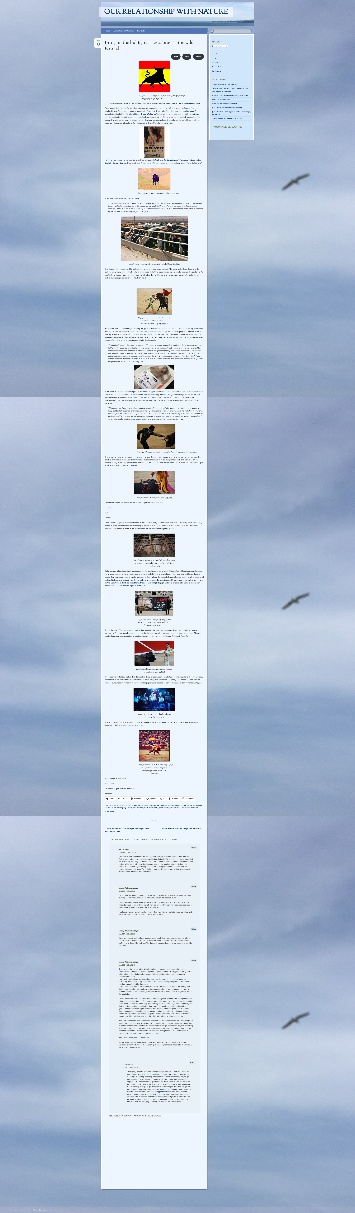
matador (140, 808)
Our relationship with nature (166, 12)
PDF (187, 57)
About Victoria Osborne (123, 31)
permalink (194, 808)
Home (107, 31)
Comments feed (217, 67)
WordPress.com (53, 1210)
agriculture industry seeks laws (150, 580)
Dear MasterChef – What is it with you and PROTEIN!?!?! (183, 829)
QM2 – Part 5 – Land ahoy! (221, 99)
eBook (198, 57)
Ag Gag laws (155, 805)
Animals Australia (167, 805)
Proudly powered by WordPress (20, 1210)
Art (141, 805)
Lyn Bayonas (188, 111)
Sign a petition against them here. (131, 586)
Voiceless (176, 808)
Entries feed (216, 63)
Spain (170, 808)
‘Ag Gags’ (111, 583)
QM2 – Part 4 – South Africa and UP (224, 103)
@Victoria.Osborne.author (227, 127)
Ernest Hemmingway (118, 808)
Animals (137, 805)
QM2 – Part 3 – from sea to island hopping (227, 107)
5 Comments (109, 811)
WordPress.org (217, 71)
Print (176, 57)
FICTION (140, 31)
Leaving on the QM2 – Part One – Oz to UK (227, 118)
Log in (214, 58)
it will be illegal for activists (133, 583)
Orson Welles (147, 114)
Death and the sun (188, 805)
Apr (98, 42)
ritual (166, 808)
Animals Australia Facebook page (185, 103)
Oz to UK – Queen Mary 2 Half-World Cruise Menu (230, 95)
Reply (193, 848)
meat (146, 808)
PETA (161, 808)
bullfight (178, 805)
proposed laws (165, 1092)
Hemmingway (194, 114)
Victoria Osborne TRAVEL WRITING (224, 84)
